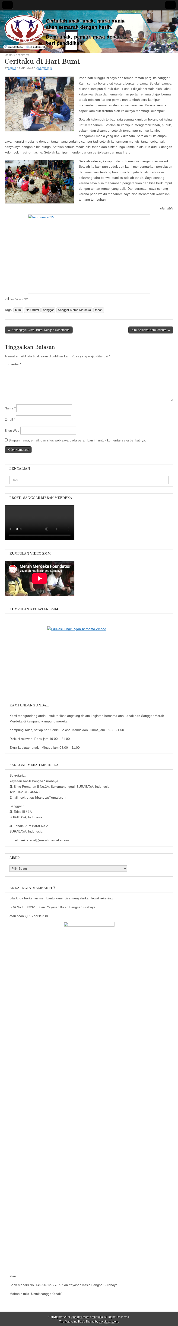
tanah (98, 310)
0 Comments (44, 67)
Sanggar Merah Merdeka (74, 310)
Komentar (13, 364)
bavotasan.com (108, 1321)
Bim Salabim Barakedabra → (150, 330)
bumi (18, 310)
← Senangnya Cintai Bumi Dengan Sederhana (39, 330)
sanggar (48, 310)
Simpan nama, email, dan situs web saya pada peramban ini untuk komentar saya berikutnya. (77, 440)
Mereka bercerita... (18, 55)
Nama (10, 408)
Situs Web (12, 430)
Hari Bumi (32, 310)
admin (12, 67)
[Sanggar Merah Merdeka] (89, 31)
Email (10, 419)
